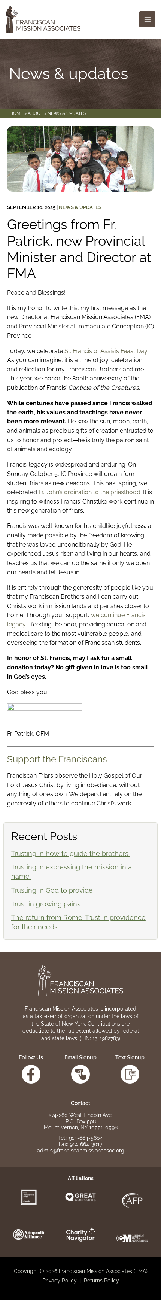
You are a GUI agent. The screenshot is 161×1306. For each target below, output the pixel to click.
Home (16, 113)
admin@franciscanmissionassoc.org (80, 1151)
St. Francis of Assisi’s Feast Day (105, 351)
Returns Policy (101, 1281)
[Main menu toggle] (147, 19)
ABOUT (35, 113)
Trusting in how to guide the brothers (70, 853)
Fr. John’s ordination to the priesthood (89, 492)
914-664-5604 (86, 1138)
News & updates (80, 207)
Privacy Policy (59, 1281)
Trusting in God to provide (52, 890)
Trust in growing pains (46, 904)
